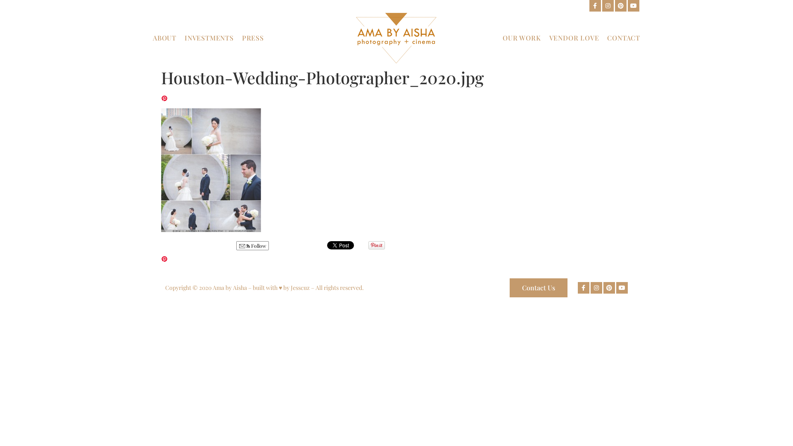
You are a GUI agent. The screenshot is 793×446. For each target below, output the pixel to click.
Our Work (522, 37)
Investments (209, 37)
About (164, 37)
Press (253, 37)
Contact (623, 37)
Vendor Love (574, 37)
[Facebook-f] (595, 6)
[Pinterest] (621, 6)
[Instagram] (608, 6)
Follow (258, 245)
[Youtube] (633, 6)
